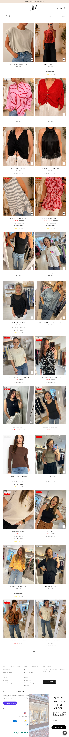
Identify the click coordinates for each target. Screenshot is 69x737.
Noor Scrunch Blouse (50, 119)
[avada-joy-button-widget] (65, 733)
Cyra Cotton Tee (18, 531)
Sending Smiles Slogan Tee (50, 273)
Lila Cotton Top (50, 586)
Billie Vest (50, 531)
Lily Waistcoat (18, 427)
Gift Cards (5, 680)
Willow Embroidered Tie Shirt (50, 377)
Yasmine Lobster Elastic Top (50, 218)
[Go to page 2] (35, 651)
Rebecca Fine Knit (18, 323)
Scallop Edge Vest (18, 273)
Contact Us (26, 677)
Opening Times (6, 669)
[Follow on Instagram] (8, 708)
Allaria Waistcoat (50, 64)
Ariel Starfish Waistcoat (50, 641)
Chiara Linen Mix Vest (18, 218)
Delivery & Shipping (7, 672)
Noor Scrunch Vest (18, 168)
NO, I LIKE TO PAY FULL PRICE (59, 732)
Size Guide (5, 677)
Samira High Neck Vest (50, 168)
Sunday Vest (50, 477)
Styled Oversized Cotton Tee (18, 377)
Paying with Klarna (28, 672)
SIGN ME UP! (58, 727)
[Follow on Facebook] (4, 708)
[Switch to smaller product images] (6, 16)
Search (25, 669)
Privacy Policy (27, 685)
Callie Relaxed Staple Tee (18, 64)
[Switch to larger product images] (3, 16)
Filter (63, 16)
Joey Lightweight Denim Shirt (50, 323)
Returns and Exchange (8, 675)
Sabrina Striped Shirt (18, 586)
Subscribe (49, 681)
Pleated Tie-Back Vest (50, 427)
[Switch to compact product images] (9, 16)
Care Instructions (28, 675)
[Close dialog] (67, 696)
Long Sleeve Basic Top (18, 477)
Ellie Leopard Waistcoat (18, 641)
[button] (49, 71)
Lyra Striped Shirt (18, 119)
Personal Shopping (7, 683)
